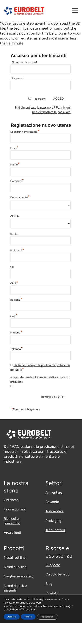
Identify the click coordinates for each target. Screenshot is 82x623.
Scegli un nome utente (24, 131)
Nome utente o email (24, 62)
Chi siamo (11, 500)
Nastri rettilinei (15, 557)
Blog (49, 584)
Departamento (20, 197)
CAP (14, 316)
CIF (12, 267)
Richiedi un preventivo (12, 520)
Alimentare (54, 492)
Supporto (53, 565)
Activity (14, 215)
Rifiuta (28, 616)
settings (30, 609)
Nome (15, 164)
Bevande (52, 502)
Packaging (53, 521)
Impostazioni (47, 616)
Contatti (52, 593)
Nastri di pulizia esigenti (15, 588)
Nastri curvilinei (15, 567)
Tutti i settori (55, 530)
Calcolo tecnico (57, 574)
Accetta (11, 616)
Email (14, 148)
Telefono (16, 348)
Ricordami (40, 98)
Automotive (55, 511)
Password (17, 78)
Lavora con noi (15, 509)
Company (17, 180)
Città (14, 283)
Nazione (16, 332)
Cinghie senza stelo (18, 576)
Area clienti (12, 532)
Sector (14, 234)
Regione (16, 299)
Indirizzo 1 (17, 250)
